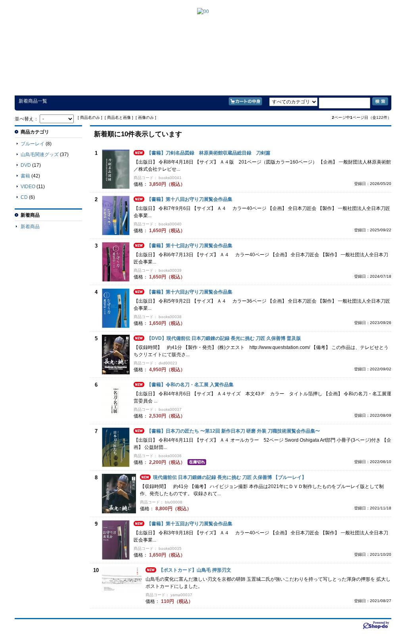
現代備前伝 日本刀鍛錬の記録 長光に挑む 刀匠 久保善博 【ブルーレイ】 (229, 477)
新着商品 (30, 226)
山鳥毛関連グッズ (40, 154)
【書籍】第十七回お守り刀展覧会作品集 (189, 245)
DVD (26, 165)
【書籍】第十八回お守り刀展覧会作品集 (189, 199)
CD (24, 197)
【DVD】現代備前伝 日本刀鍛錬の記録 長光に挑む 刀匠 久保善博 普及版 (224, 338)
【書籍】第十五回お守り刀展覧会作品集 (189, 523)
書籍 (25, 176)
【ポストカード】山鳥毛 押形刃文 (195, 570)
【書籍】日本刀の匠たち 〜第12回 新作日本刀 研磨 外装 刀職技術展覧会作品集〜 (233, 431)
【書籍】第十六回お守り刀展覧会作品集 (189, 292)
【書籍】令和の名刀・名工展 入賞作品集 (190, 384)
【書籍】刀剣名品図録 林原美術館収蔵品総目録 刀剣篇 (208, 153)
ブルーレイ (32, 144)
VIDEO (28, 186)
